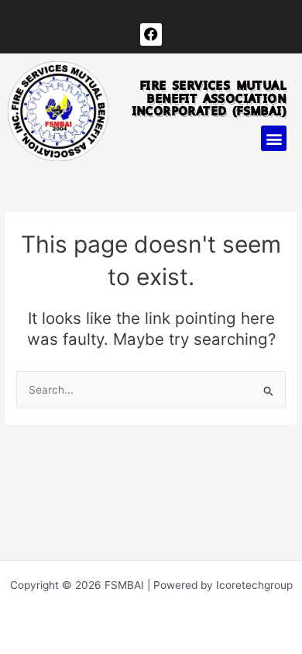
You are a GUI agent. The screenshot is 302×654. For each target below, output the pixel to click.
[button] (274, 138)
